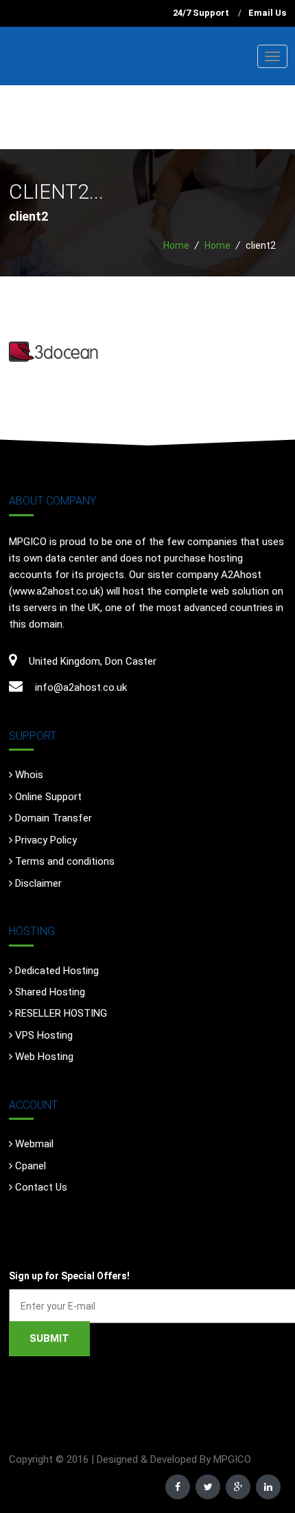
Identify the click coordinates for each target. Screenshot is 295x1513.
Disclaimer (38, 883)
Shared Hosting (50, 992)
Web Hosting (44, 1056)
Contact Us (41, 1187)
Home (176, 245)
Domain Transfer (53, 818)
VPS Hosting (44, 1035)
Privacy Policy (46, 840)
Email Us (267, 13)
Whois (29, 775)
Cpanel (30, 1166)
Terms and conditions (65, 861)
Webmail (34, 1144)
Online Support (48, 797)
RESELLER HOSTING (61, 1013)
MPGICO (232, 1459)
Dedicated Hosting (57, 970)
